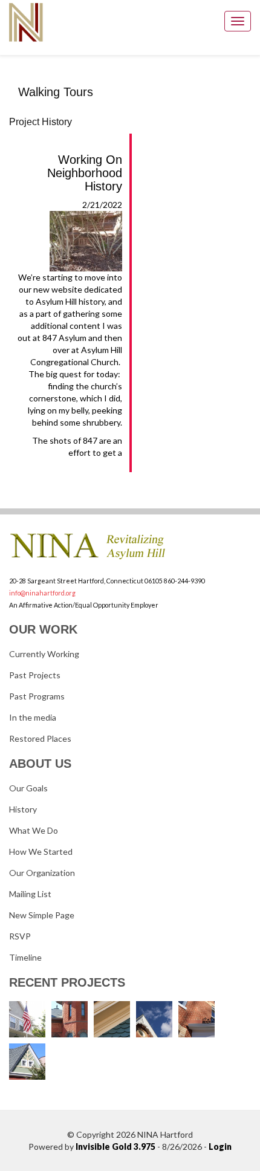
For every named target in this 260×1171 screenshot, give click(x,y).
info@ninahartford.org (42, 593)
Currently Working (44, 654)
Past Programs (37, 696)
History (23, 809)
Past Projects (34, 675)
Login (220, 1146)
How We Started (41, 851)
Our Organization (42, 873)
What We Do (33, 830)
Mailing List (30, 894)
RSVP (20, 936)
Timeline (25, 957)
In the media (32, 717)
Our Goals (28, 788)
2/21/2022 (70, 290)
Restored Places (40, 738)
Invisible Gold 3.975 (116, 1146)
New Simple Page (41, 915)
